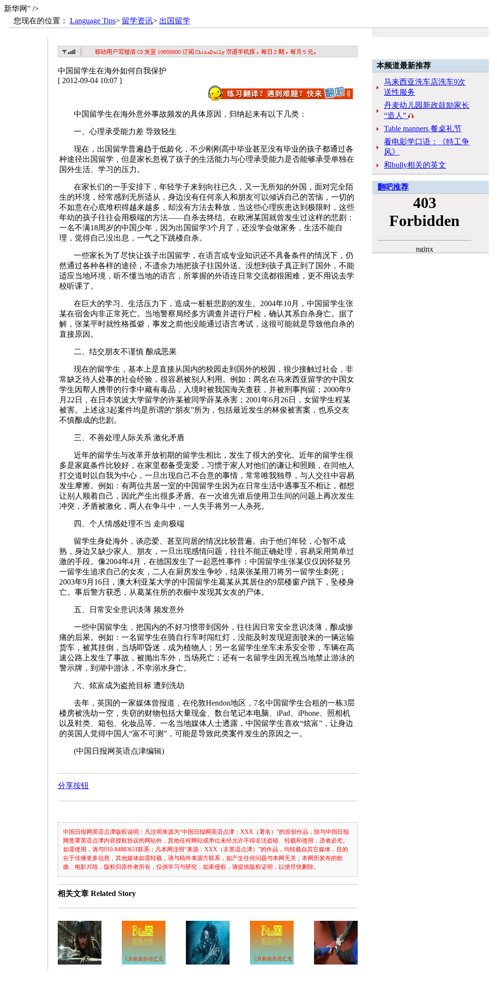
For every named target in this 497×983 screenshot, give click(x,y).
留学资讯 (137, 21)
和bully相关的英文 (415, 165)
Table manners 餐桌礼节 (423, 128)
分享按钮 (73, 785)
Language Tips (93, 21)
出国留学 (174, 21)
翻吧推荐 (393, 187)
